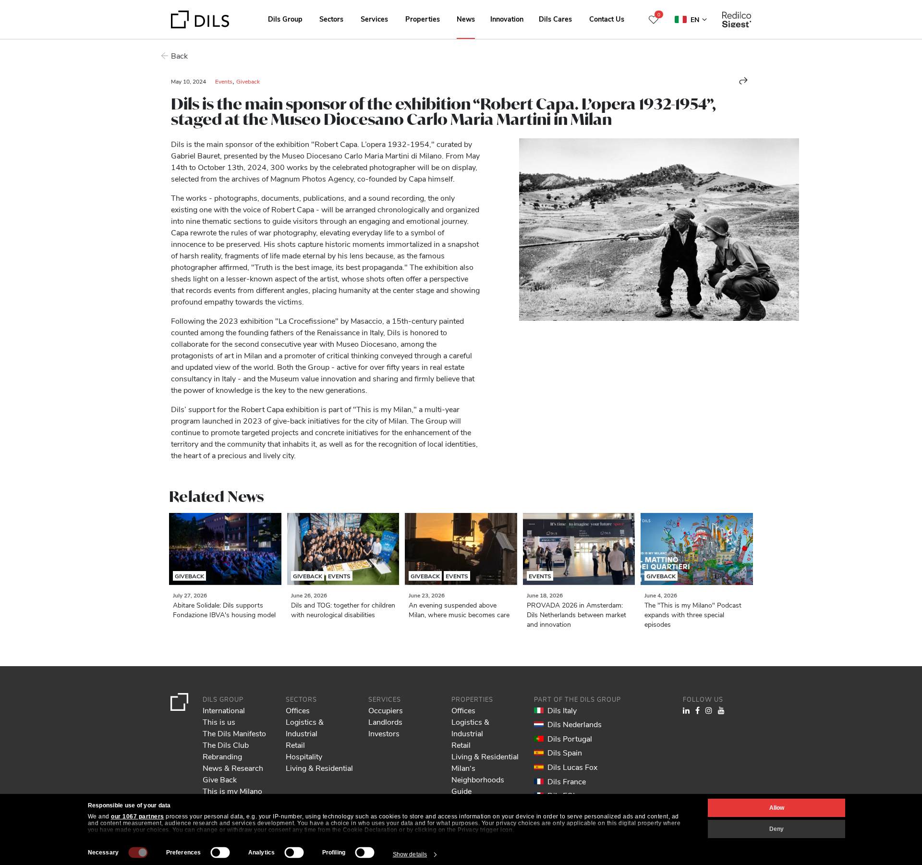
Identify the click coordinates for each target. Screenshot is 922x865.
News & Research (233, 768)
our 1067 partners (137, 816)
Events (223, 81)
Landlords (385, 722)
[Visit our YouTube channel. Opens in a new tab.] (721, 710)
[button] (743, 80)
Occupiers (385, 710)
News (466, 19)
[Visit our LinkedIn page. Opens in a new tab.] (686, 710)
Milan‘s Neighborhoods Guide (477, 779)
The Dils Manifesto (234, 733)
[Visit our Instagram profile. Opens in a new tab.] (708, 710)
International (224, 710)
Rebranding (222, 756)
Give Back (220, 779)
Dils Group (285, 19)
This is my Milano (232, 791)
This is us (219, 722)
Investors (384, 733)
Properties (422, 19)
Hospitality (304, 756)
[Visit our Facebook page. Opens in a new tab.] (697, 710)
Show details (410, 854)
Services (374, 19)
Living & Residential (319, 768)
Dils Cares (555, 19)
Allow (776, 807)
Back (179, 55)
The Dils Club (226, 745)
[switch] (220, 852)
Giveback (248, 81)
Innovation (506, 19)
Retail (295, 745)
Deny (776, 829)
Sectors (331, 19)
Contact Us (606, 19)
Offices (298, 710)
